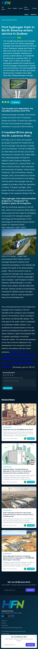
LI (8, 101)
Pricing (34, 8)
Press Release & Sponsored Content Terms (13, 631)
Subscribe (33, 14)
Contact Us (5, 625)
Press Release (26, 8)
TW (5, 101)
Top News (3, 8)
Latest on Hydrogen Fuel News (9, 20)
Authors (4, 623)
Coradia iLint (30, 307)
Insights (15, 8)
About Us (4, 620)
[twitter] (6, 616)
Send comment (8, 388)
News (9, 8)
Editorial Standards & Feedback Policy (12, 627)
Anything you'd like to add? (13, 377)
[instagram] (9, 616)
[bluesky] (3, 616)
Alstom (4, 286)
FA (2, 101)
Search (21, 8)
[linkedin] (13, 616)
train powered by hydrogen (20, 124)
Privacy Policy (5, 633)
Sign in (26, 14)
